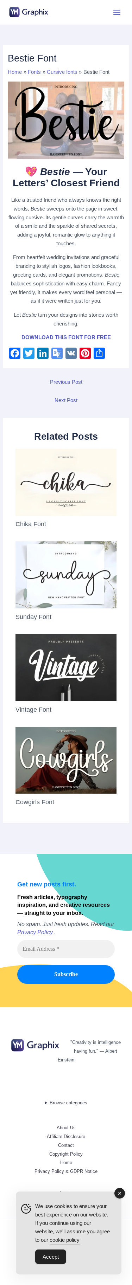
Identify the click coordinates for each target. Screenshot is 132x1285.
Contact (66, 1145)
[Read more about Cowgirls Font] (65, 760)
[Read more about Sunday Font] (65, 574)
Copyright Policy (66, 1154)
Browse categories (68, 1102)
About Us (66, 1127)
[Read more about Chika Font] (65, 482)
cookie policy (65, 1240)
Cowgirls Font (34, 802)
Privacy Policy (35, 932)
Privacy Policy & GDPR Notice (66, 1171)
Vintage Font (33, 709)
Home (66, 1162)
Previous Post (66, 382)
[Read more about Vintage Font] (65, 667)
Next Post (66, 400)
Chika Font (30, 524)
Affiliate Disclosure (66, 1136)
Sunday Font (33, 616)
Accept (51, 1257)
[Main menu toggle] (117, 12)
